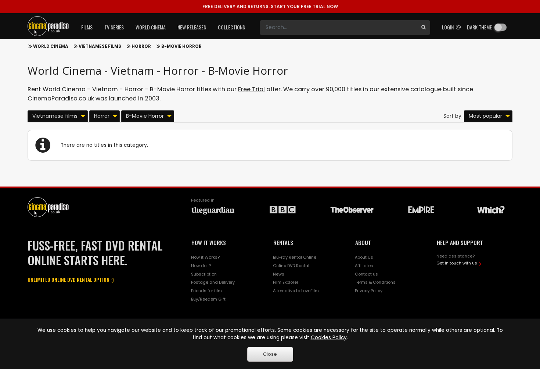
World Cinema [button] (151, 27)
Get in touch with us (456, 263)
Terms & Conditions (375, 282)
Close (270, 354)
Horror (141, 46)
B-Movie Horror (181, 46)
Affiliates (364, 266)
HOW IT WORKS (208, 242)
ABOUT (363, 242)
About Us (364, 257)
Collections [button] (231, 27)
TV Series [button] (114, 27)
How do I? (201, 266)
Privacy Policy (368, 291)
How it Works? (205, 257)
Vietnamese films (100, 46)
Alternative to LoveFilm (296, 291)
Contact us (366, 274)
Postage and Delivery (213, 282)
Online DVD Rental (291, 266)
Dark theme (479, 27)
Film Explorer (285, 282)
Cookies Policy (329, 337)
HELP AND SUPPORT (460, 242)
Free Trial (251, 89)
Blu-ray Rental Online (294, 257)
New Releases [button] (191, 27)
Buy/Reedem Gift (208, 299)
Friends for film (206, 291)
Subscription (204, 274)
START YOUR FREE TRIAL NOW (270, 6)
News (278, 274)
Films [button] (87, 27)
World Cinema (50, 46)
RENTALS (283, 242)
